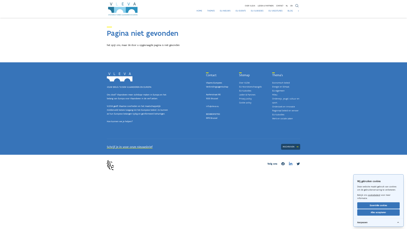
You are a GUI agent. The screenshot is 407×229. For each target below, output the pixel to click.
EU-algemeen (278, 90)
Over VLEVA (250, 6)
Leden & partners (266, 6)
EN (291, 6)
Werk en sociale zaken (282, 118)
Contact (279, 6)
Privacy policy (245, 98)
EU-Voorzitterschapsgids (250, 86)
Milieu (274, 94)
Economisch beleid (281, 82)
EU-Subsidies (257, 10)
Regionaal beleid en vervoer (285, 110)
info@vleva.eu (212, 106)
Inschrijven (288, 146)
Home (199, 10)
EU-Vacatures (276, 10)
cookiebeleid (374, 195)
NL (287, 6)
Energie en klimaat (280, 86)
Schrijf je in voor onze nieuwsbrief (129, 147)
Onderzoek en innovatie (283, 106)
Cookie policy (245, 102)
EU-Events (241, 10)
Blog (290, 10)
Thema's (211, 10)
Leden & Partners (247, 94)
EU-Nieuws (225, 10)
